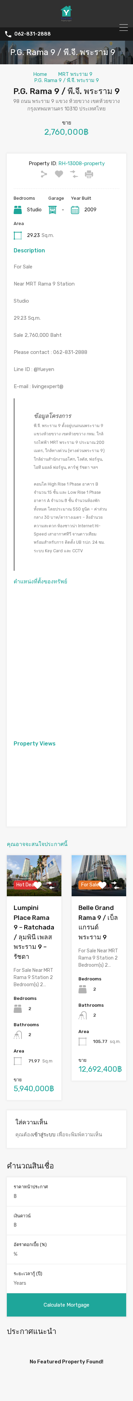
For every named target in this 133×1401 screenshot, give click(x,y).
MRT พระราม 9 (75, 74)
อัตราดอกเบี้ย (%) (30, 1244)
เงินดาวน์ (22, 1215)
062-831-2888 (32, 34)
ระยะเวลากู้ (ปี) (28, 1273)
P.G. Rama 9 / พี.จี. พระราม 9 (66, 80)
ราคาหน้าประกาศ (31, 1186)
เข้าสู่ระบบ (44, 1135)
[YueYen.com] (66, 19)
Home (40, 74)
